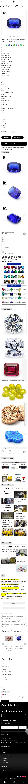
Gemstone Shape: (5, 71)
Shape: (3, 102)
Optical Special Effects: (6, 86)
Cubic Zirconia (5, 380)
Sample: (3, 118)
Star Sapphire (5, 448)
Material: (3, 98)
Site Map (4, 750)
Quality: (3, 90)
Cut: (2, 106)
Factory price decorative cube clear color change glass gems (9, 648)
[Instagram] (23, 776)
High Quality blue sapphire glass (10, 621)
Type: (2, 114)
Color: (2, 94)
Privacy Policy (5, 762)
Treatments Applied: (6, 82)
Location (4, 752)
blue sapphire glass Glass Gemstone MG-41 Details (13, 625)
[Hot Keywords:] (25, 715)
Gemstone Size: (5, 75)
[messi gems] (14, 488)
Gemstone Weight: (5, 79)
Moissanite (13, 380)
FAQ (3, 770)
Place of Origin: (5, 51)
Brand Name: (4, 47)
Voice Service (5, 760)
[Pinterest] (25, 776)
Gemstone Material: (6, 67)
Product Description (9, 143)
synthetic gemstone (7, 613)
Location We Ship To (6, 769)
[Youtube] (20, 776)
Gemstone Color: (5, 63)
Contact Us (4, 758)
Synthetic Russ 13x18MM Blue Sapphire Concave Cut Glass (12, 617)
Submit (5, 701)
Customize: (4, 125)
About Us (4, 749)
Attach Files (6, 691)
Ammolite (13, 453)
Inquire (7, 137)
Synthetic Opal (20, 448)
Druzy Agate (12, 448)
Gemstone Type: (5, 59)
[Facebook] (18, 776)
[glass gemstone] (14, 264)
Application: (4, 121)
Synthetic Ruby (20, 380)
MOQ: (2, 110)
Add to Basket (17, 137)
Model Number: (5, 55)
